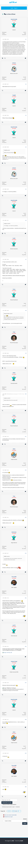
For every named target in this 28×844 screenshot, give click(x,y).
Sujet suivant (13, 804)
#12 (25, 470)
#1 (25, 39)
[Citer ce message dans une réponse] (25, 58)
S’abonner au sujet (9, 816)
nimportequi (14, 661)
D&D (13, 840)
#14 (25, 553)
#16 (25, 646)
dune (14, 449)
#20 (25, 786)
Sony (14, 289)
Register (15, 8)
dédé (14, 372)
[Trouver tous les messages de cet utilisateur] (5, 58)
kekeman (14, 532)
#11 (25, 436)
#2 (25, 84)
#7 (25, 259)
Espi (14, 332)
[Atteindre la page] (20, 811)
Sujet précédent (6, 804)
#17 (25, 682)
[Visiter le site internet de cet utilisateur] (3, 58)
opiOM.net (13, 2)
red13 (14, 625)
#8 (25, 310)
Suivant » (16, 811)
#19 (25, 753)
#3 (25, 115)
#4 (25, 147)
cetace (14, 63)
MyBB (21, 840)
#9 (25, 353)
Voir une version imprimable (11, 815)
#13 (25, 517)
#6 (25, 220)
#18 (25, 719)
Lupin (14, 238)
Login (12, 8)
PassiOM (14, 576)
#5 (25, 189)
